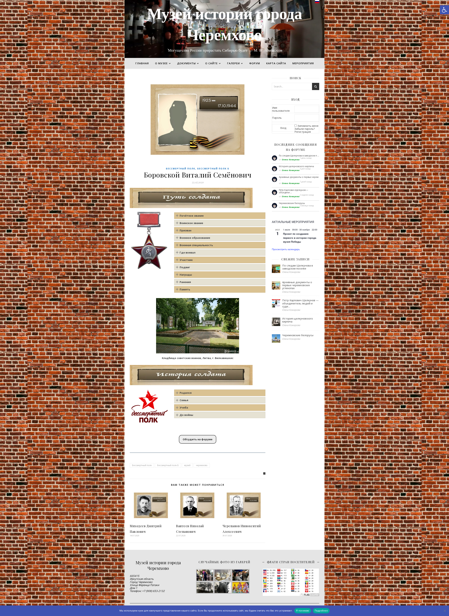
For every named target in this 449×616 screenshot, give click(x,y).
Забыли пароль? (304, 128)
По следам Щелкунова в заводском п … (299, 155)
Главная (142, 63)
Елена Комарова (291, 159)
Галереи (233, 63)
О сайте (211, 63)
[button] (444, 9)
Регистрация (302, 131)
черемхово (201, 465)
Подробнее (321, 610)
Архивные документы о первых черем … (299, 178)
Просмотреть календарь (286, 249)
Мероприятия (303, 63)
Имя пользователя (281, 109)
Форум (254, 63)
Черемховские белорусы (292, 203)
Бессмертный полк (180, 168)
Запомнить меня (307, 125)
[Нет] (444, 610)
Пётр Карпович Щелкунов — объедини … (293, 191)
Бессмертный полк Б (213, 168)
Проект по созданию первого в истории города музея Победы (299, 237)
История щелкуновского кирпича (296, 166)
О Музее (161, 63)
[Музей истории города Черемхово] (224, 29)
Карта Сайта (276, 63)
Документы (186, 63)
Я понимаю (302, 610)
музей (187, 465)
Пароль (277, 117)
